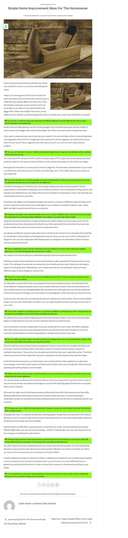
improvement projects (68, 494)
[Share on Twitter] (44, 485)
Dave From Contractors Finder (60, 15)
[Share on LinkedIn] (57, 485)
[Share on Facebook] (39, 485)
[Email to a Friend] (48, 485)
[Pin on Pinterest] (52, 485)
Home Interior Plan (48, 4)
